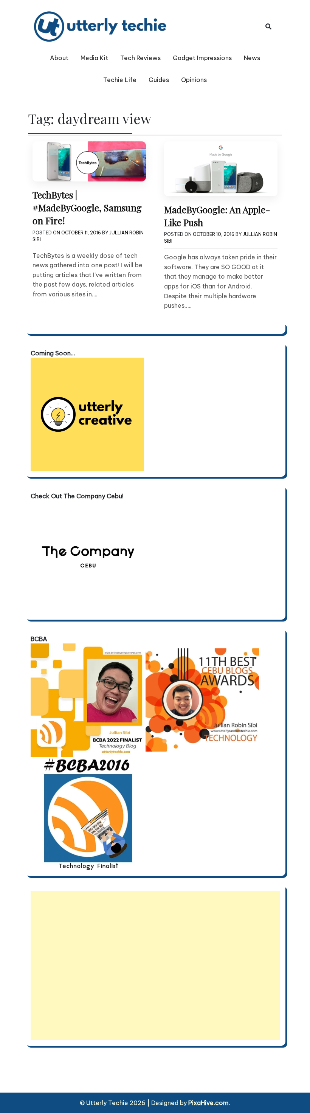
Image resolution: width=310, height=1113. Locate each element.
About (59, 58)
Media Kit (94, 58)
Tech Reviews (140, 58)
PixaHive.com (208, 1103)
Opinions (194, 80)
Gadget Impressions (202, 58)
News (252, 58)
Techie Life (119, 80)
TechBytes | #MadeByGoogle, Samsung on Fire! (87, 208)
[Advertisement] (155, 965)
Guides (159, 80)
